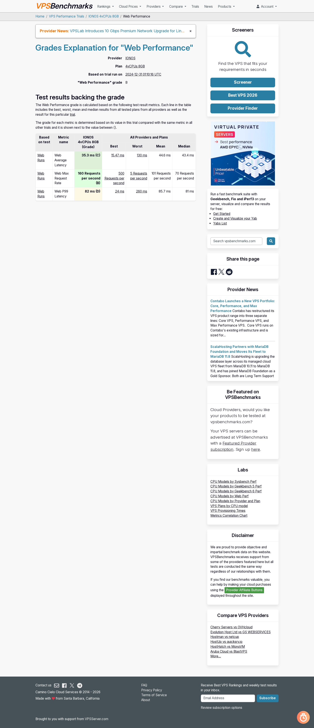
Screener (243, 82)
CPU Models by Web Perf (229, 496)
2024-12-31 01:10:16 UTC (143, 74)
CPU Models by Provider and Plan (235, 501)
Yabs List (220, 223)
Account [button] (266, 6)
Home (39, 16)
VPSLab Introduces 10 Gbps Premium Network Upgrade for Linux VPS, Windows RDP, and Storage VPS (162, 30)
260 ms (141, 191)
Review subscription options (221, 708)
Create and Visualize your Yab (235, 218)
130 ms (142, 155)
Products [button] (225, 6)
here (255, 449)
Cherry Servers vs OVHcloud (231, 627)
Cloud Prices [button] (129, 6)
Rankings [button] (104, 6)
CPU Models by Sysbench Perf (233, 482)
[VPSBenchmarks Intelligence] (303, 717)
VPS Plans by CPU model (229, 506)
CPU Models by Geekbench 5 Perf (236, 486)
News (208, 6)
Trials (195, 6)
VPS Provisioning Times (227, 511)
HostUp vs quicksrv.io (226, 642)
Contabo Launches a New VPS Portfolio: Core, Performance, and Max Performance (242, 306)
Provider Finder (243, 108)
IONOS (130, 58)
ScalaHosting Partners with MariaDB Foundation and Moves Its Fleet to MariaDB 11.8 (239, 352)
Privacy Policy (151, 690)
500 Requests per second (114, 178)
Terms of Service (154, 695)
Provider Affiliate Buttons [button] (244, 590)
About (145, 700)
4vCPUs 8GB (135, 66)
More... (215, 656)
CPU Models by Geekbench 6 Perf (236, 491)
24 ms (119, 191)
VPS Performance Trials (66, 16)
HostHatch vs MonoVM (227, 647)
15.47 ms (117, 155)
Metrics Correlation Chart (228, 516)
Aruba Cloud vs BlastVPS (228, 651)
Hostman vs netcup (224, 637)
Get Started (221, 214)
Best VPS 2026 (242, 95)
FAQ (144, 685)
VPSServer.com (96, 719)
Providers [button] (154, 6)
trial (72, 114)
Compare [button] (176, 6)
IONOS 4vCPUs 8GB (103, 16)
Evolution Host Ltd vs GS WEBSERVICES (240, 632)
